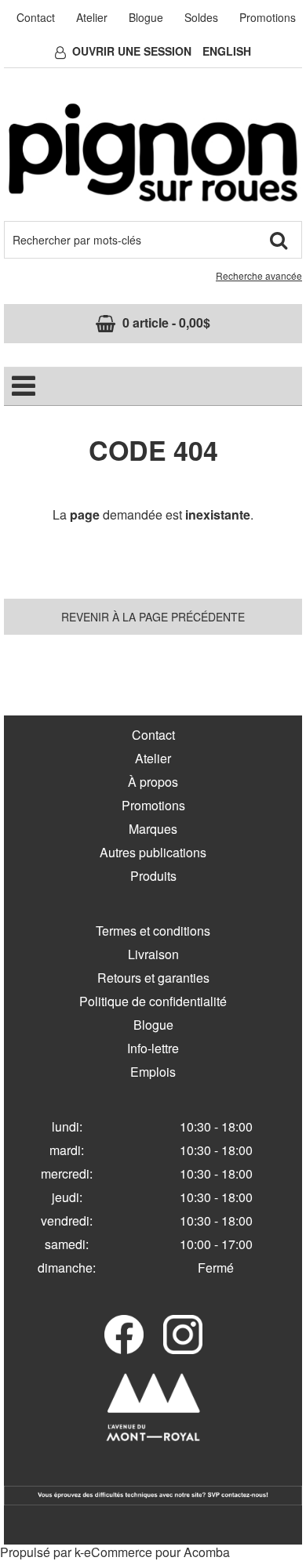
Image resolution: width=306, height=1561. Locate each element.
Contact (35, 17)
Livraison (153, 954)
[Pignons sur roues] (153, 152)
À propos (153, 782)
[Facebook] (124, 1334)
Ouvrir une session (131, 51)
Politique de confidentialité (153, 1001)
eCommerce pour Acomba (157, 1552)
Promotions (267, 17)
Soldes (201, 17)
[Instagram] (182, 1334)
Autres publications (153, 852)
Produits (153, 876)
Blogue (146, 17)
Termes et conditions (153, 931)
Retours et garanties (153, 978)
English (226, 51)
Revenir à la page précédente (153, 617)
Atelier (91, 17)
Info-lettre (153, 1048)
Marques (153, 829)
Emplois (153, 1072)
